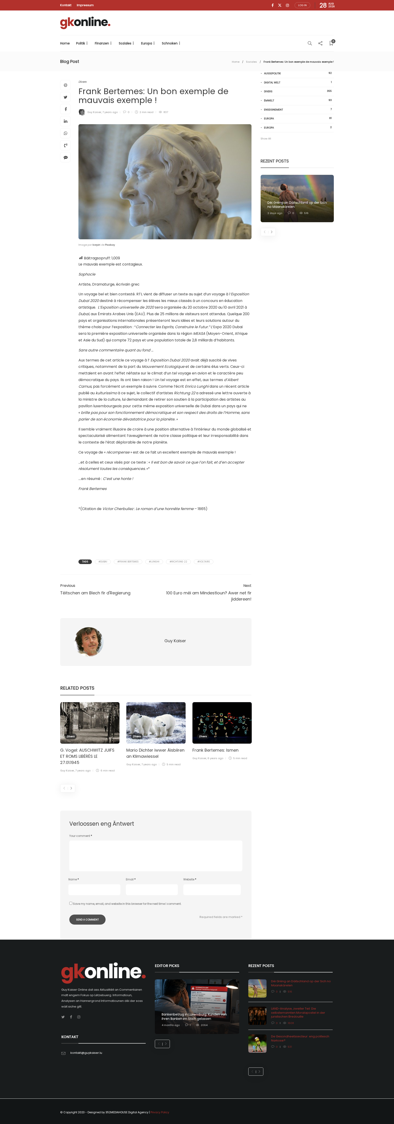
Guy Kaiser (94, 112)
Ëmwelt (298, 100)
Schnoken (170, 43)
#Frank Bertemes (128, 561)
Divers (82, 82)
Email (131, 879)
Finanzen (102, 43)
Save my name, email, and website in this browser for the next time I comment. (127, 904)
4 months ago (171, 1025)
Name (73, 879)
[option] (90, 738)
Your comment (80, 836)
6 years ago (215, 758)
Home (65, 43)
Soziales (125, 43)
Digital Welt (298, 82)
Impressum (85, 5)
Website (189, 879)
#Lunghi (154, 561)
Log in (302, 5)
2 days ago (274, 213)
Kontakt (65, 5)
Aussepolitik (298, 73)
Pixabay (110, 245)
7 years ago (110, 112)
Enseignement (298, 109)
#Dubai (102, 561)
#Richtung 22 (178, 561)
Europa (146, 43)
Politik (80, 43)
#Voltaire (203, 561)
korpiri (96, 245)
